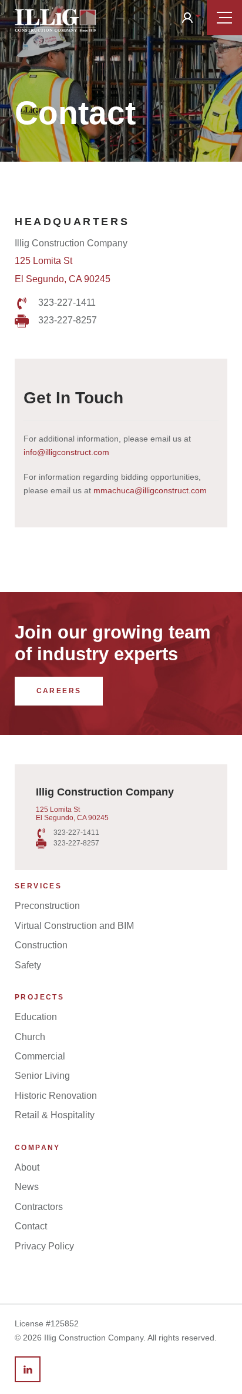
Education (36, 1017)
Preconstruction (47, 906)
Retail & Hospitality (55, 1115)
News (27, 1187)
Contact (31, 1226)
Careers (59, 691)
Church (30, 1037)
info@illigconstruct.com (66, 452)
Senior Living (42, 1076)
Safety (28, 965)
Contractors (39, 1207)
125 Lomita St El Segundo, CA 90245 (72, 813)
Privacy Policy (44, 1246)
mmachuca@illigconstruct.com (150, 490)
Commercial (40, 1056)
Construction (41, 945)
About (27, 1167)
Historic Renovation (56, 1096)
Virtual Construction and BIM (74, 926)
